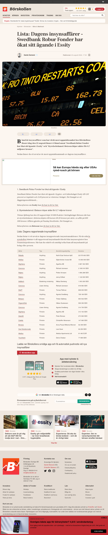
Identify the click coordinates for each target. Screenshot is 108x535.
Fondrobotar (27, 495)
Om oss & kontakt (70, 465)
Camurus (21, 268)
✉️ (37, 55)
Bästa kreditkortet (49, 489)
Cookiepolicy (69, 470)
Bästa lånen (68, 489)
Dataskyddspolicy (86, 404)
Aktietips (26, 489)
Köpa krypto (89, 489)
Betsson (21, 299)
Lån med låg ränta (70, 495)
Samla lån (68, 498)
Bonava (21, 325)
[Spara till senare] (89, 55)
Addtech (21, 281)
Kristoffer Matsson (50, 467)
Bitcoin (87, 492)
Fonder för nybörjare (9, 495)
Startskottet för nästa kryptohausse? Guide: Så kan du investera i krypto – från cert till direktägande (40, 21)
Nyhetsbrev (68, 462)
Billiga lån (68, 492)
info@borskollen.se (29, 472)
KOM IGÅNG (98, 531)
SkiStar (20, 259)
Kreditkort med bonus (50, 495)
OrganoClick (22, 303)
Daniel (99, 507)
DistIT (20, 290)
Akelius (20, 333)
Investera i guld (90, 498)
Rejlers (20, 272)
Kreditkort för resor (49, 492)
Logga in (100, 9)
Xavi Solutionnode (24, 329)
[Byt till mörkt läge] (91, 9)
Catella (20, 320)
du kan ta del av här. (50, 205)
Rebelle (21, 255)
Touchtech (21, 338)
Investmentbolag (28, 492)
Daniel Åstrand (29, 55)
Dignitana (21, 264)
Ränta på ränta (7, 498)
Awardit (21, 316)
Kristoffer (91, 507)
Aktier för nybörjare (8, 492)
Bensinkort (47, 498)
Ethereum (88, 495)
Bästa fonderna (28, 498)
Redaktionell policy (70, 473)
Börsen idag (6, 489)
